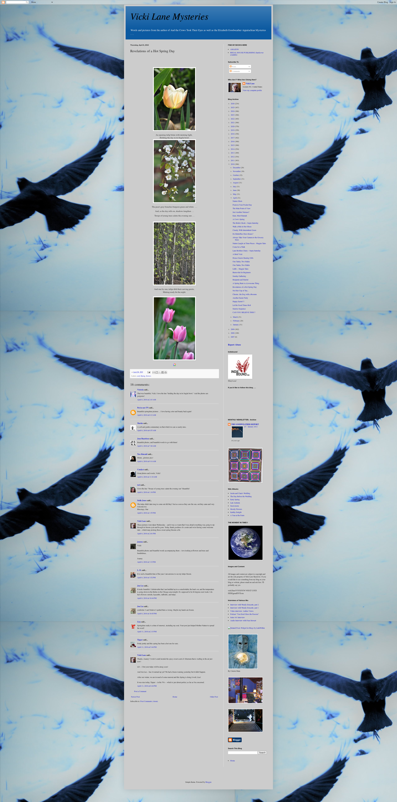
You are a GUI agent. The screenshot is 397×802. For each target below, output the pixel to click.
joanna (140, 541)
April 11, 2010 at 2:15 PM (147, 631)
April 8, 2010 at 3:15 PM (146, 562)
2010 (233, 164)
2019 (233, 130)
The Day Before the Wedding (241, 496)
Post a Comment (140, 691)
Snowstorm (234, 506)
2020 (233, 126)
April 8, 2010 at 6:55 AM (146, 430)
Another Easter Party (240, 298)
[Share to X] (159, 372)
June (235, 190)
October (236, 175)
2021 (233, 122)
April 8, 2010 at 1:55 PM (146, 513)
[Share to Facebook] (162, 372)
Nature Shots (237, 201)
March (235, 317)
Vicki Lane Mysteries (169, 16)
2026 (233, 103)
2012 (233, 156)
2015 (233, 145)
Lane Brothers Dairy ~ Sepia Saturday (247, 250)
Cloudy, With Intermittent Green (244, 230)
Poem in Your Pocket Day (242, 204)
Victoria (140, 389)
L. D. (139, 570)
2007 (233, 337)
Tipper (140, 639)
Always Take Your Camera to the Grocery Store (248, 238)
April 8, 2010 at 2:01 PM (146, 533)
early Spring (141, 376)
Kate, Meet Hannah (240, 215)
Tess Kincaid (142, 454)
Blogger (208, 782)
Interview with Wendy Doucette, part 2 (244, 604)
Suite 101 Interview (237, 617)
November (237, 171)
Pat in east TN (143, 407)
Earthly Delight (235, 512)
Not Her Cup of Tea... (241, 290)
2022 (233, 118)
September (237, 179)
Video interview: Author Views (242, 611)
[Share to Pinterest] (165, 372)
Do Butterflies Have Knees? (243, 234)
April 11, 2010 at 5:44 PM (147, 647)
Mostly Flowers (236, 509)
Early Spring (235, 499)
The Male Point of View (241, 208)
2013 (233, 152)
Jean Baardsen (143, 438)
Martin (140, 423)
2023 (233, 115)
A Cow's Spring (239, 219)
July (234, 186)
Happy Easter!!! (238, 301)
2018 (233, 134)
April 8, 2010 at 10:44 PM (147, 598)
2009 (233, 329)
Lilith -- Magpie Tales (240, 268)
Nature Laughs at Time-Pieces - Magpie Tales (249, 243)
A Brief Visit (237, 254)
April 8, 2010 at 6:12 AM (146, 415)
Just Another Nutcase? (241, 212)
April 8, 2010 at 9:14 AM (146, 461)
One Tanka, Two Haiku (241, 261)
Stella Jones (142, 500)
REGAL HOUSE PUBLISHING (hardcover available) (246, 53)
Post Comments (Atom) (149, 701)
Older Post (214, 696)
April (235, 198)
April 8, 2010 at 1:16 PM (146, 492)
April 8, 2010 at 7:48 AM (146, 446)
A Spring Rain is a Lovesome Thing (246, 283)
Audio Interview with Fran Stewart (243, 620)
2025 (233, 107)
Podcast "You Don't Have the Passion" (244, 614)
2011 (233, 160)
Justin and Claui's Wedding (240, 493)
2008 (233, 333)
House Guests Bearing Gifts (243, 258)
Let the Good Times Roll (242, 305)
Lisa (139, 621)
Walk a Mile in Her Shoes (242, 226)
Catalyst (140, 469)
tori (138, 485)
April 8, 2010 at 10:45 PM (147, 613)
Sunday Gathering (239, 276)
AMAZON (234, 49)
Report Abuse (234, 344)
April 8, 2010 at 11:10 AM (147, 476)
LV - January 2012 (251, 426)
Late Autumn (235, 502)
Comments (236, 71)
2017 (233, 137)
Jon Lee (140, 585)
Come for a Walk (239, 247)
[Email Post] (149, 372)
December (237, 167)
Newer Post (135, 696)
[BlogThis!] (156, 372)
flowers (148, 376)
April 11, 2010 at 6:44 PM (147, 686)
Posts (234, 66)
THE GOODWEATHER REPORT (245, 424)
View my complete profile (252, 90)
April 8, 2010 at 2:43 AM (146, 399)
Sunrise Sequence (239, 308)
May (235, 194)
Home (175, 696)
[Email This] (153, 372)
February (236, 320)
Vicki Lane (141, 521)
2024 (233, 111)
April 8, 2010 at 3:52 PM (146, 577)
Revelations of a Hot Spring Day (245, 287)
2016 (233, 141)
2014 (233, 149)
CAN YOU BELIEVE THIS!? (244, 312)
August (236, 182)
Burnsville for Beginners (242, 272)
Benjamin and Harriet (240, 279)
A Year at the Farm (237, 515)
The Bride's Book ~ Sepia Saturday (245, 223)
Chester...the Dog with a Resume (245, 294)
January (236, 324)
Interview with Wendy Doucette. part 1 (244, 607)
